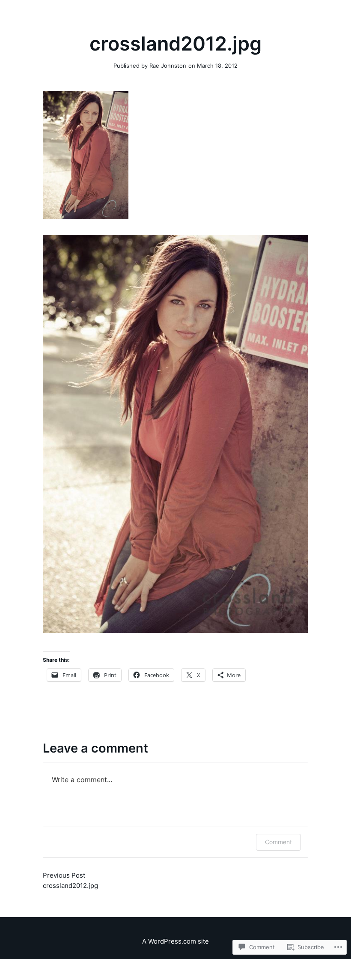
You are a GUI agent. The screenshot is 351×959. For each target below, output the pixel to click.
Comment (278, 841)
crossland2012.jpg (70, 885)
